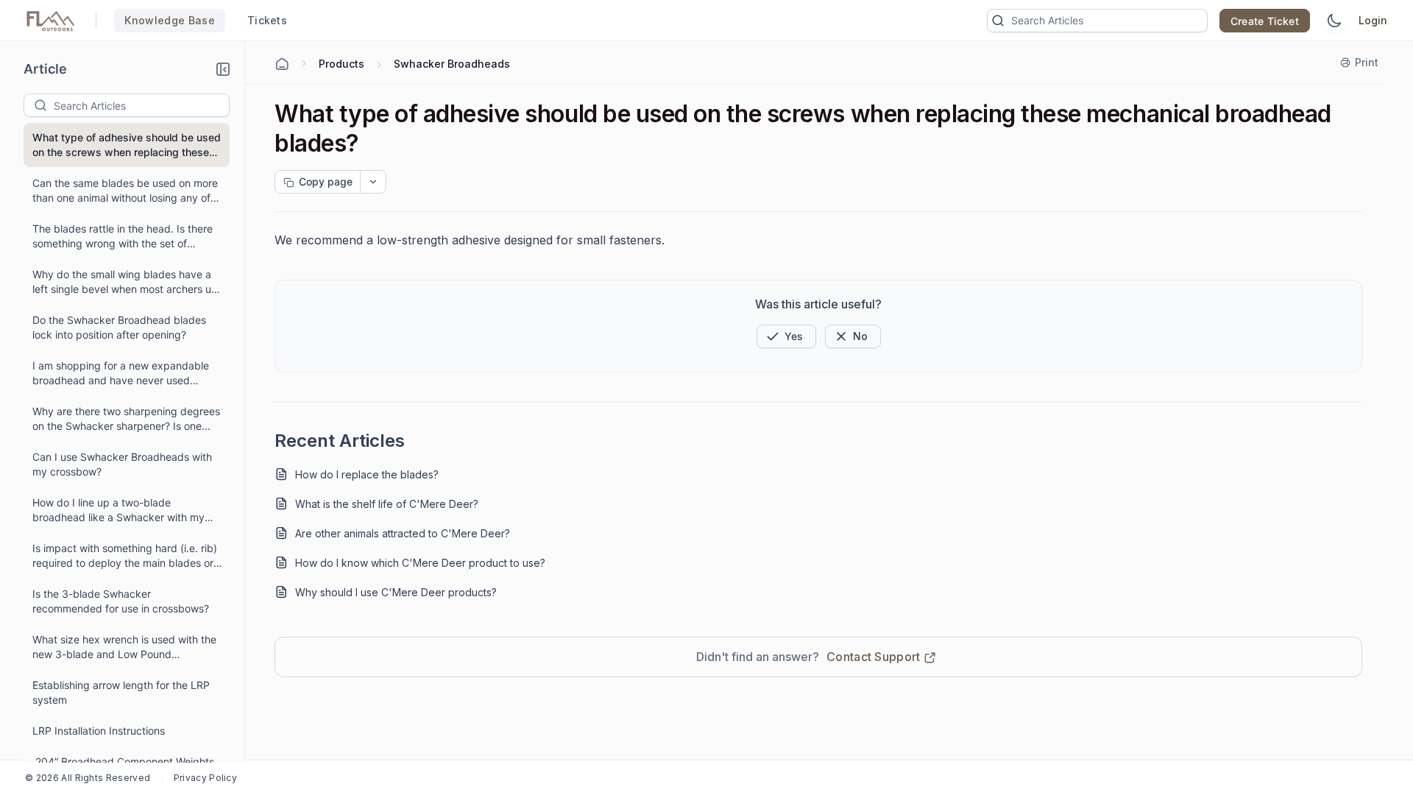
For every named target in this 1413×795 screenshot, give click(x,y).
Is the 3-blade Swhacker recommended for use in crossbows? (120, 601)
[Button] (853, 336)
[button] (223, 69)
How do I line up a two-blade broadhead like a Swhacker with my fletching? (118, 510)
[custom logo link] (51, 20)
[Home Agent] (282, 64)
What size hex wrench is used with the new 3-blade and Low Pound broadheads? (124, 647)
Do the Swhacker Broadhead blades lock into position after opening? (119, 327)
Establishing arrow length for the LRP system (121, 692)
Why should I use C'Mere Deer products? (396, 592)
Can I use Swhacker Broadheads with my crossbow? (122, 464)
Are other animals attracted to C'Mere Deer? (402, 533)
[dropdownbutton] (373, 182)
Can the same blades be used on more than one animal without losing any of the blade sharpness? (125, 191)
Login (1373, 20)
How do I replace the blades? (367, 474)
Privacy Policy (205, 777)
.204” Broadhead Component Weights (123, 761)
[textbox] (141, 105)
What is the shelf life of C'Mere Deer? (386, 504)
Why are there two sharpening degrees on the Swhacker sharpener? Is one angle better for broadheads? (126, 419)
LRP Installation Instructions (98, 730)
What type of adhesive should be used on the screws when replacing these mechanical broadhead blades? (126, 145)
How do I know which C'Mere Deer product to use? (420, 562)
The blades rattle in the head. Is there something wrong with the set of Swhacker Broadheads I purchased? (122, 236)
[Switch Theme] (1334, 20)
